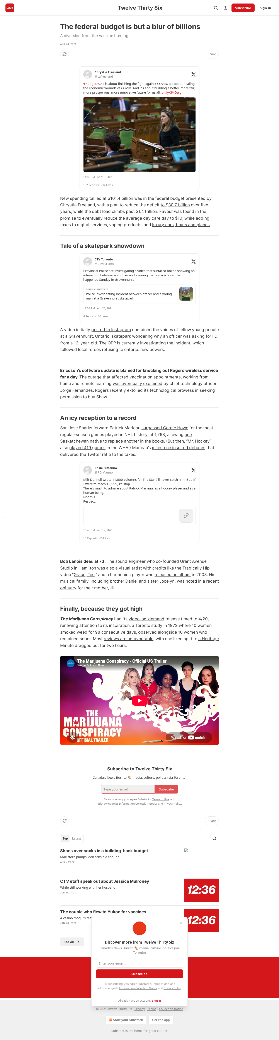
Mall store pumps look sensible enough (89, 857)
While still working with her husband (87, 887)
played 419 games (87, 447)
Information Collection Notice (138, 988)
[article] (139, 859)
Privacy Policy (172, 988)
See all (69, 942)
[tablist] (72, 838)
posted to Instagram (111, 329)
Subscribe (243, 8)
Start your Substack (128, 1020)
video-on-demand (146, 618)
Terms (151, 1009)
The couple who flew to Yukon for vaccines (103, 911)
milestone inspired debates (178, 447)
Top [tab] (65, 838)
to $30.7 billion (175, 204)
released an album (173, 574)
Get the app (161, 1020)
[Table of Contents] (5, 520)
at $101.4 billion (118, 198)
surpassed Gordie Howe (164, 427)
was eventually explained (137, 383)
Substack (117, 1031)
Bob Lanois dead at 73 (82, 561)
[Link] (54, 245)
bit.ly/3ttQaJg (172, 92)
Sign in (265, 8)
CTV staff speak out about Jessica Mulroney (104, 881)
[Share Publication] (225, 7)
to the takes (123, 454)
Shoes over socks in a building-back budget (104, 850)
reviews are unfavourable (128, 638)
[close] (181, 923)
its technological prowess (169, 390)
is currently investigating (141, 343)
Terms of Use (160, 984)
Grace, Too (84, 574)
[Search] (215, 7)
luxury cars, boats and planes (181, 224)
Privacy (139, 1009)
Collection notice (171, 1009)
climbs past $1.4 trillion (134, 211)
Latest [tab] (76, 838)
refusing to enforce (120, 349)
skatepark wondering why (137, 336)
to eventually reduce (97, 218)
